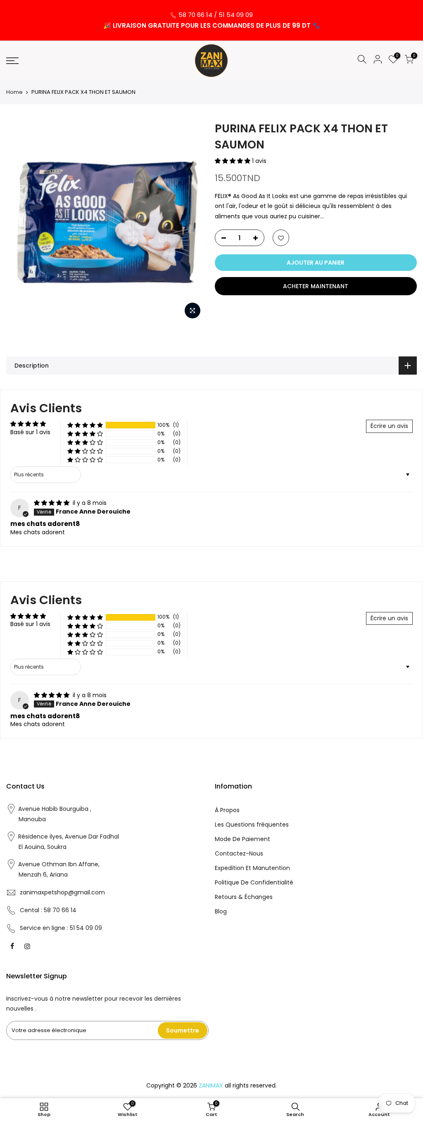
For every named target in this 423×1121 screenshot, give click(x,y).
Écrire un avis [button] (389, 426)
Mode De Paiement (242, 839)
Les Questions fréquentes (252, 824)
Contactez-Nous (239, 853)
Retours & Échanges (244, 897)
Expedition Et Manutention (252, 868)
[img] (52, 503)
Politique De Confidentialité (254, 882)
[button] (233, 161)
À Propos (227, 810)
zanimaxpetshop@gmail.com (62, 892)
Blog (221, 911)
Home (14, 92)
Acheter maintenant (315, 286)
